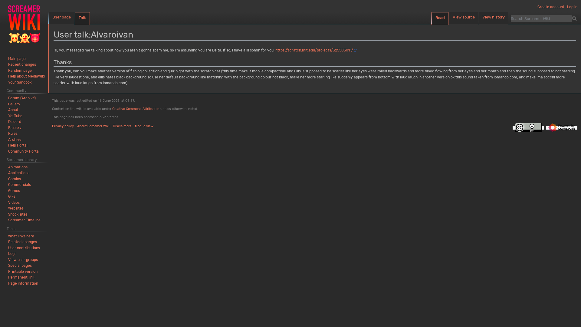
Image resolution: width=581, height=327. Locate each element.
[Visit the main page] (24, 24)
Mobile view (144, 126)
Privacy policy (63, 126)
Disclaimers (122, 126)
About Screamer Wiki (93, 126)
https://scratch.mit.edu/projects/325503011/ (314, 50)
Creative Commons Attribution (135, 109)
